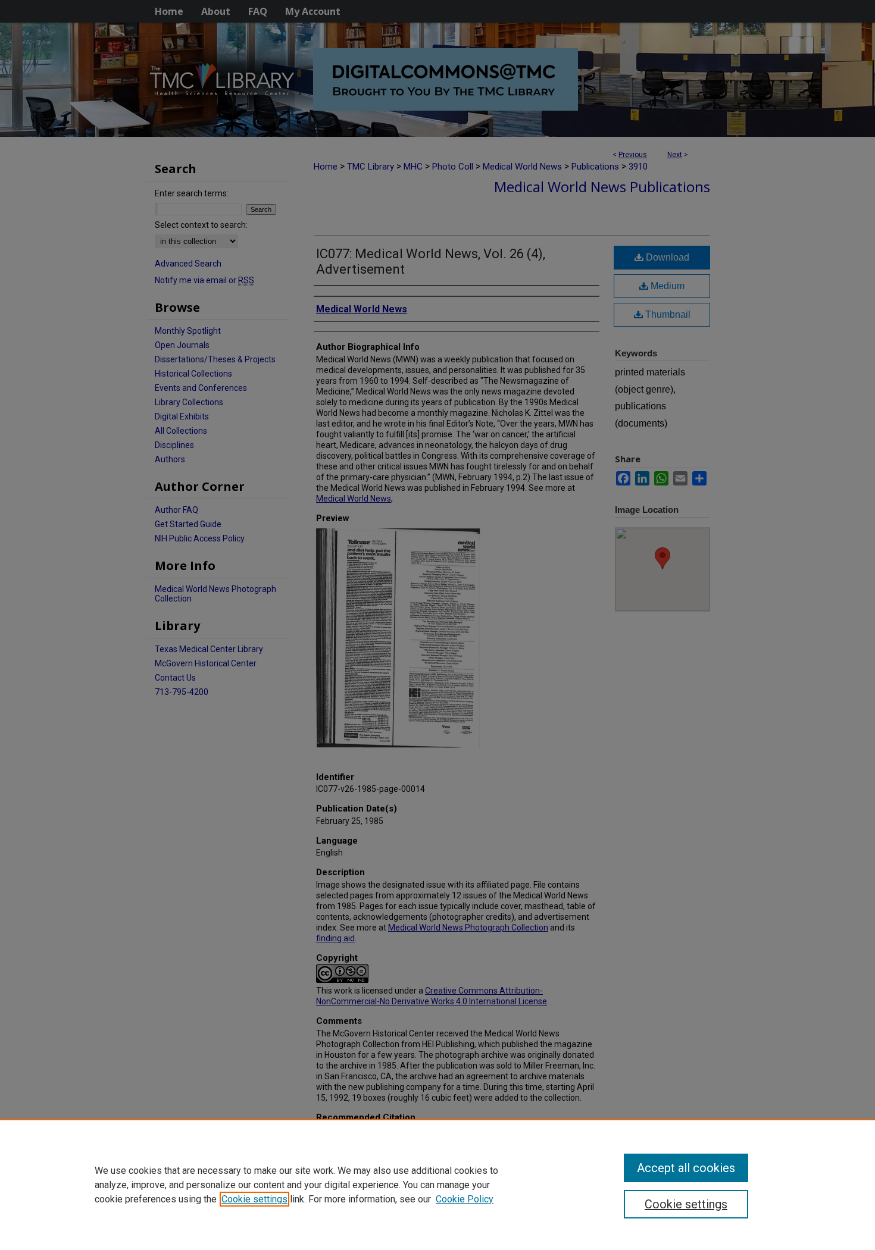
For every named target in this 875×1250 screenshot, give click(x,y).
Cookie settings (254, 1199)
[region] (437, 1184)
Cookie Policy (464, 1199)
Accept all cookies (686, 1168)
